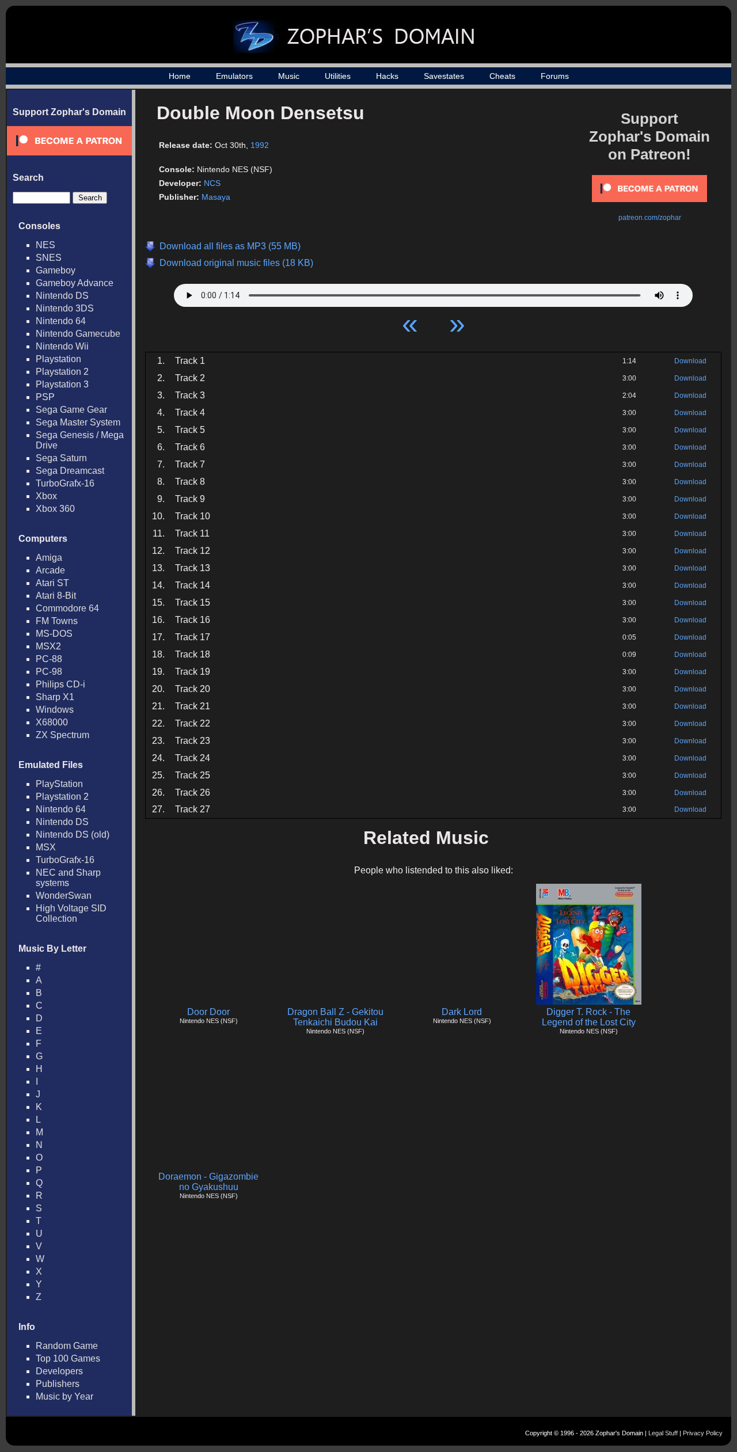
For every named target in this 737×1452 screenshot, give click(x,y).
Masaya (216, 197)
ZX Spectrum (62, 735)
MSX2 (48, 646)
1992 (259, 145)
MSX (46, 847)
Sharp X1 (55, 697)
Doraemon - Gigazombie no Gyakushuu (208, 1182)
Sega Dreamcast (70, 471)
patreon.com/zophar (649, 218)
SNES (49, 258)
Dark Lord (462, 1012)
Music (288, 76)
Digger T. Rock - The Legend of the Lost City (589, 1017)
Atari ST (52, 583)
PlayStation (59, 784)
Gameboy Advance (74, 283)
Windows (55, 709)
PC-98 (49, 671)
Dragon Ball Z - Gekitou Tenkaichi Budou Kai (335, 1017)
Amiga (49, 557)
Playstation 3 (62, 384)
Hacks (387, 76)
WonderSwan (64, 895)
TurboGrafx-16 (65, 483)
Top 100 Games (68, 1358)
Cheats (502, 76)
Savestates (444, 76)
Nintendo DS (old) (72, 834)
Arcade (50, 570)
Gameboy (55, 270)
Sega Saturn (61, 458)
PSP (45, 397)
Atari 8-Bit (56, 595)
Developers (59, 1371)
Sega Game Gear (71, 410)
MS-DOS (54, 633)
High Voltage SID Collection (71, 913)
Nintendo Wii (62, 346)
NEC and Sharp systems (68, 878)
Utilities (338, 76)
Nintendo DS (62, 296)
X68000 (52, 722)
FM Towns (57, 621)
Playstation (58, 359)
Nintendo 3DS (65, 308)
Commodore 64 (67, 608)
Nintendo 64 (61, 321)
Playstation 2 (62, 372)
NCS (212, 183)
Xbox (46, 496)
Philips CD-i (60, 684)
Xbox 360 (55, 509)
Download (690, 361)
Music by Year (64, 1396)
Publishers (57, 1384)
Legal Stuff (663, 1433)
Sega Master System (78, 422)
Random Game (67, 1346)
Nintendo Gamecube (78, 334)
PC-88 (49, 659)
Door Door (208, 1012)
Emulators (234, 76)
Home (180, 76)
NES (45, 245)
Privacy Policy (703, 1433)
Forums (555, 76)
